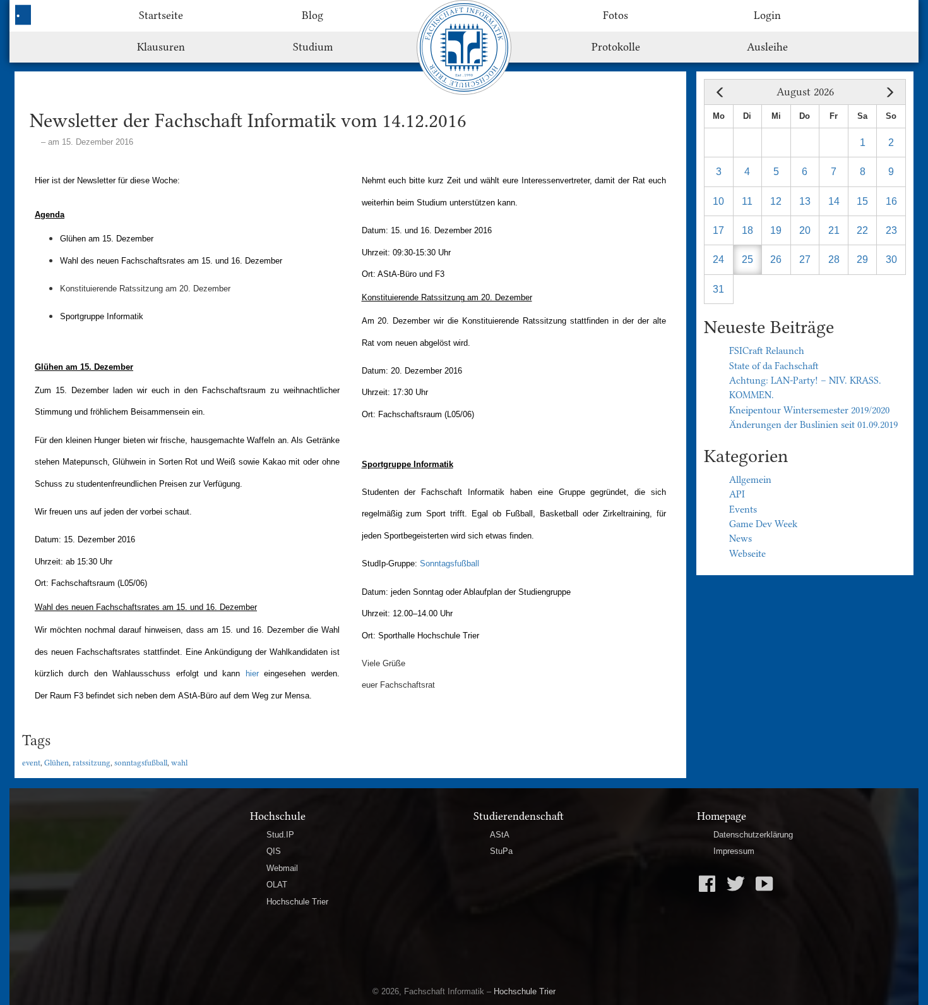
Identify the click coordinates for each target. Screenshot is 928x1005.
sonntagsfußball (140, 762)
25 (747, 259)
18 (747, 230)
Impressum (733, 851)
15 (862, 201)
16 (891, 201)
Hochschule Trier (297, 901)
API (737, 494)
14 (834, 201)
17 (718, 230)
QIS (273, 851)
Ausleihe (767, 46)
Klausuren (161, 46)
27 (805, 259)
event (31, 762)
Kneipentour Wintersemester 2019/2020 (809, 410)
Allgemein (750, 479)
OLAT (276, 884)
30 (891, 259)
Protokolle (616, 46)
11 (747, 201)
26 (776, 259)
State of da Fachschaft (774, 366)
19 (776, 230)
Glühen (56, 762)
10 (718, 201)
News (740, 538)
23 (891, 230)
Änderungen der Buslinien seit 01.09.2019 (813, 424)
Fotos (615, 15)
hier (252, 673)
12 (776, 201)
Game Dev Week (763, 524)
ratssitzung (91, 762)
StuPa (501, 851)
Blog (312, 15)
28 (834, 259)
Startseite (161, 15)
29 (862, 259)
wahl (179, 762)
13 (805, 201)
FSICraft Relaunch (766, 350)
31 (718, 289)
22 (862, 230)
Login (767, 15)
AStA (499, 834)
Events (743, 509)
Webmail (282, 868)
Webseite (747, 553)
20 (805, 230)
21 (834, 230)
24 (718, 259)
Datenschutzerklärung (753, 834)
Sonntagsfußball (449, 563)
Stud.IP (280, 834)
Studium (313, 46)
